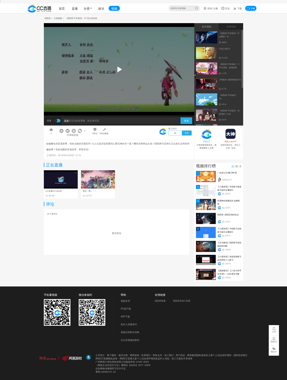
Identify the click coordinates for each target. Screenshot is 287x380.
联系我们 (146, 355)
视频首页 (125, 301)
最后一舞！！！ (90, 190)
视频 (114, 8)
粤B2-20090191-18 (106, 371)
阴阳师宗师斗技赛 (181, 300)
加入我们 (169, 355)
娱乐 (101, 8)
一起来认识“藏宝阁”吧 (227, 172)
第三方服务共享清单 (182, 358)
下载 (239, 8)
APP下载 (125, 316)
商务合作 (157, 355)
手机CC (273, 341)
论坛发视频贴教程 (130, 340)
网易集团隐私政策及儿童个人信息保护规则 (209, 355)
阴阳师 (48, 18)
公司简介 (100, 355)
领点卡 (274, 351)
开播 (253, 8)
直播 (75, 8)
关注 (187, 133)
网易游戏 (134, 355)
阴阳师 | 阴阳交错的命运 (228, 214)
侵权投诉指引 (240, 355)
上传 (274, 331)
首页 (62, 8)
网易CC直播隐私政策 (106, 358)
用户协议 (180, 355)
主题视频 (58, 18)
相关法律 (123, 355)
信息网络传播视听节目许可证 (111, 368)
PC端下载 (126, 308)
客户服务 (111, 355)
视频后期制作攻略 (130, 332)
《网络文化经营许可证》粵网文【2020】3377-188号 (123, 365)
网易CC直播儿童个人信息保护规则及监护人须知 (144, 358)
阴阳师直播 (160, 300)
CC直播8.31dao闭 (54, 190)
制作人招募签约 (129, 324)
